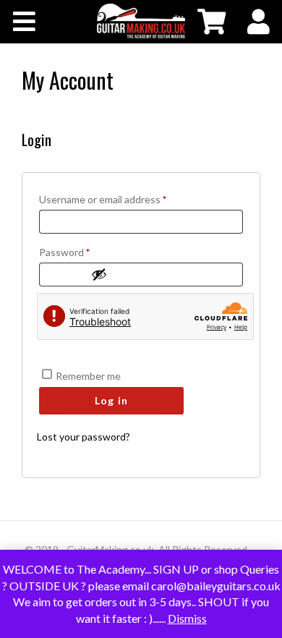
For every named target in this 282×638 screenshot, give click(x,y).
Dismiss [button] (187, 618)
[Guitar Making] (140, 21)
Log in (111, 400)
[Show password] (163, 274)
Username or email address (123, 198)
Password (84, 251)
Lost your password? (83, 436)
